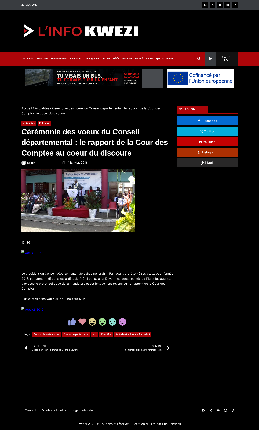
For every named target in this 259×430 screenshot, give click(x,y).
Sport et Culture (164, 58)
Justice (106, 58)
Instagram (208, 152)
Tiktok (209, 162)
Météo (116, 58)
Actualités (28, 58)
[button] (221, 59)
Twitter (208, 131)
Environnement (59, 58)
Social (149, 58)
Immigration (92, 58)
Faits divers (76, 58)
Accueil (26, 108)
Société (139, 58)
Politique (127, 58)
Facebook (209, 121)
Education (42, 58)
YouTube (208, 142)
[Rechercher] (200, 58)
